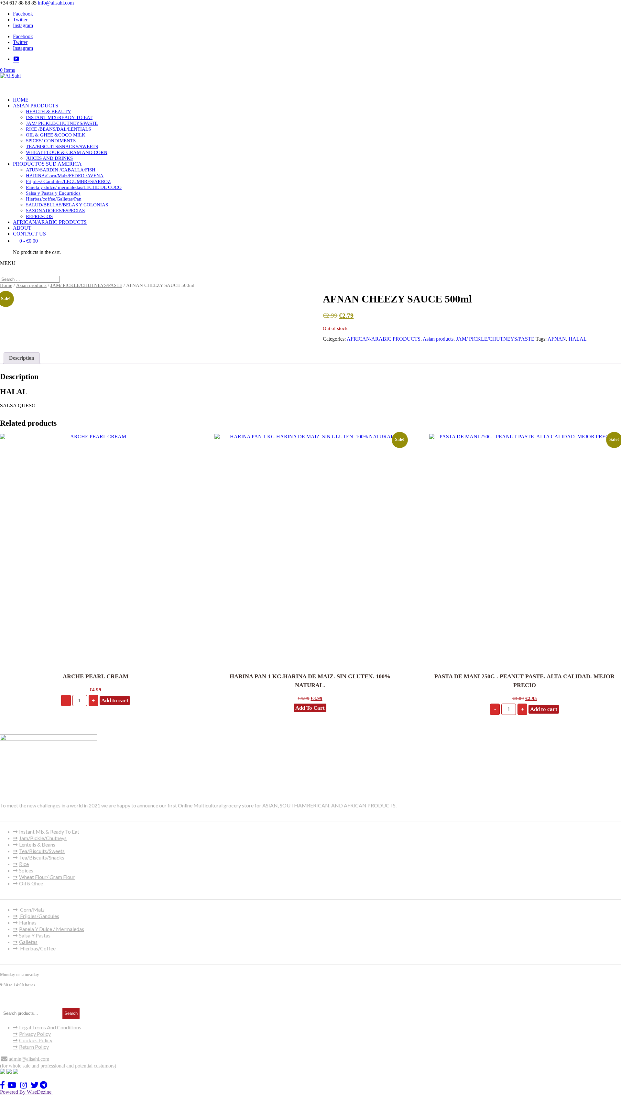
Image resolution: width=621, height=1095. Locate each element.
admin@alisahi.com (29, 1059)
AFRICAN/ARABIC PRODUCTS (50, 222)
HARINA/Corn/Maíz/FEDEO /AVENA (65, 175)
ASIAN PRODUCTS (35, 105)
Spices (26, 870)
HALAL (578, 339)
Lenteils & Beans (37, 844)
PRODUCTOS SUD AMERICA (47, 164)
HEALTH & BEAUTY (48, 111)
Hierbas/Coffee (37, 948)
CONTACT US (29, 233)
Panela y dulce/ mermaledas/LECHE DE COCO (74, 187)
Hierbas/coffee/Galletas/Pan (54, 199)
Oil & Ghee (31, 883)
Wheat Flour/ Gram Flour (47, 877)
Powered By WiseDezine (26, 1092)
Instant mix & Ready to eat (49, 831)
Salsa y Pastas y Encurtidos (53, 193)
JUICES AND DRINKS (49, 158)
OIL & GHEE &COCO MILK (55, 134)
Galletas (28, 942)
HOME (20, 100)
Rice (24, 864)
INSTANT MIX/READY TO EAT (59, 117)
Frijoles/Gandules (39, 916)
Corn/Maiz (32, 909)
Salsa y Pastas (34, 935)
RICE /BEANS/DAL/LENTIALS (58, 129)
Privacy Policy (35, 1034)
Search (71, 1013)
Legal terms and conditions (50, 1027)
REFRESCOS (39, 216)
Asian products (31, 285)
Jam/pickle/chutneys (43, 838)
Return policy (34, 1047)
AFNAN (557, 339)
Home (6, 285)
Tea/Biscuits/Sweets (42, 851)
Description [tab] (21, 358)
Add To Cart (310, 708)
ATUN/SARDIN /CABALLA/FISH (60, 169)
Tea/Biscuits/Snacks (41, 857)
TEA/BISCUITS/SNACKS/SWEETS (62, 146)
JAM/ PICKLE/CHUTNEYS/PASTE (62, 123)
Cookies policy (35, 1040)
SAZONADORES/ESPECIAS (55, 210)
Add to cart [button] (114, 700)
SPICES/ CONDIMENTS (51, 140)
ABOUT (22, 228)
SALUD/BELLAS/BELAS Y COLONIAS (67, 204)
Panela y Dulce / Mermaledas (51, 929)
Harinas (28, 922)
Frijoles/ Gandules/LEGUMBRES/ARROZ (68, 181)
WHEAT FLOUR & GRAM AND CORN (66, 152)
